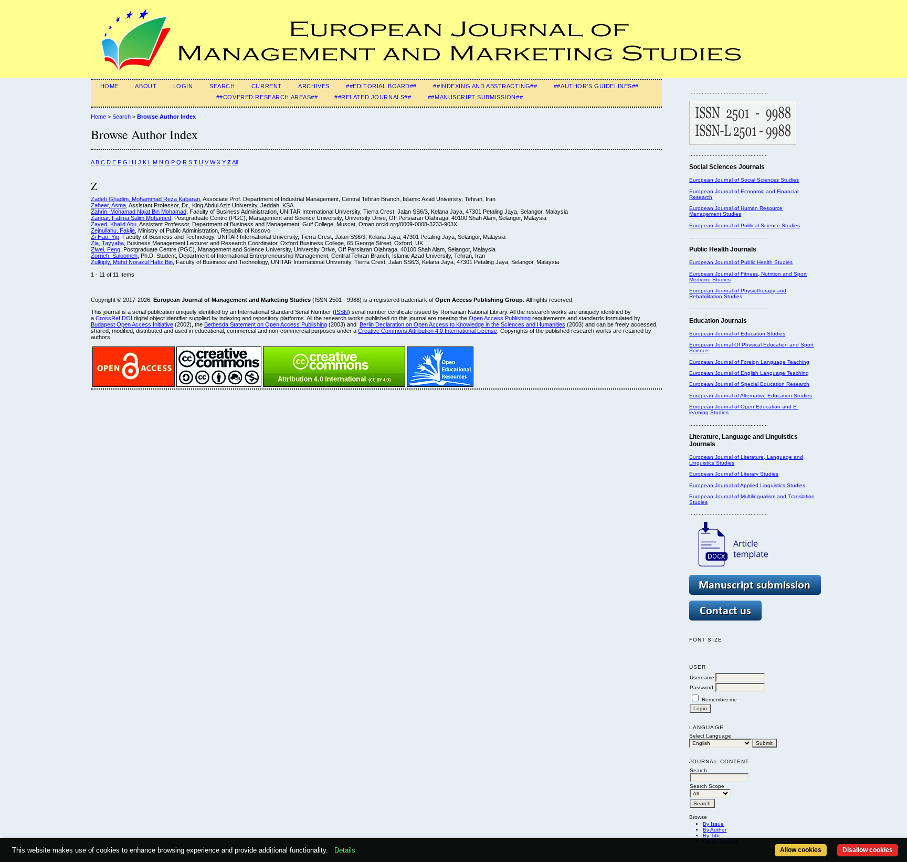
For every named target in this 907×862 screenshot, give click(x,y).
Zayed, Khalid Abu (113, 224)
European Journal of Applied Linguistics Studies (747, 485)
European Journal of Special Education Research (749, 384)
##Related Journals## (372, 97)
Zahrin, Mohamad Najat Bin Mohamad (138, 211)
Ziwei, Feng (105, 249)
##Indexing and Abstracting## (485, 86)
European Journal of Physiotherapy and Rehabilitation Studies (737, 293)
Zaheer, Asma (108, 205)
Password (701, 687)
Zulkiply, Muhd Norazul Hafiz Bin (132, 262)
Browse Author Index (166, 116)
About (145, 86)
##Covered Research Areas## (267, 97)
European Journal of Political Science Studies (744, 225)
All (235, 162)
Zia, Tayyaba (107, 243)
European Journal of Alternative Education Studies (750, 395)
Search (222, 86)
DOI (127, 318)
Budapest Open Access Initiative (132, 324)
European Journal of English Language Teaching (749, 373)
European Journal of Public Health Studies (741, 262)
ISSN (341, 312)
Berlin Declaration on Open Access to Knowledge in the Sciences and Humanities (462, 324)
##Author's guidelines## (596, 86)
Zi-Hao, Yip (105, 237)
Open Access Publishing (500, 318)
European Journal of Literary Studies (733, 474)
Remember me (719, 699)
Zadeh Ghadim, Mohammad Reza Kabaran (145, 199)
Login (183, 86)
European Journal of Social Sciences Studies (744, 180)
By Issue (713, 824)
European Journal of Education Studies (737, 334)
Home (109, 86)
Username (702, 677)
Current (266, 86)
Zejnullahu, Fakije (113, 230)
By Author (714, 830)
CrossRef (108, 318)
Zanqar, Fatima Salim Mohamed (131, 218)
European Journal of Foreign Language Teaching (749, 362)
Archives (314, 86)
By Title (712, 835)
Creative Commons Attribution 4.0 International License (427, 331)
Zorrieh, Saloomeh (114, 256)
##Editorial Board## (381, 86)
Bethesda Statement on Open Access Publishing (265, 324)
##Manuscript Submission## (475, 97)
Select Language (710, 736)
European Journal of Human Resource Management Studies (736, 211)
